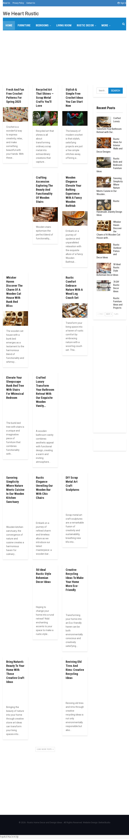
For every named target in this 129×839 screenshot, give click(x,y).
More (104, 25)
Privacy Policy (18, 3)
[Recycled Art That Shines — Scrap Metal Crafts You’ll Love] (45, 118)
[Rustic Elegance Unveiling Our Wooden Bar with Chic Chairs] (45, 510)
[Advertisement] (64, 56)
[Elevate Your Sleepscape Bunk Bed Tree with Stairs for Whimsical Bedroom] (15, 410)
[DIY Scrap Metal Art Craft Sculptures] (75, 502)
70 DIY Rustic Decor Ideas (116, 286)
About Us (6, 3)
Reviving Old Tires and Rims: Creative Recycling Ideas (75, 670)
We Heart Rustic (21, 13)
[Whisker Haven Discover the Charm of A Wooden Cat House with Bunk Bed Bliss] (15, 318)
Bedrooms (42, 25)
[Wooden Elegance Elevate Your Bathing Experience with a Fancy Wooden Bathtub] (75, 218)
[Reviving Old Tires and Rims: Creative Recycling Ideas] (75, 690)
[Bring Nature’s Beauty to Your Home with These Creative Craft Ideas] (15, 694)
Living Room (63, 25)
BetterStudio (104, 822)
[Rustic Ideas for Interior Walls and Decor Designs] (104, 142)
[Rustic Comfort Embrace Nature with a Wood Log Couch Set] (75, 310)
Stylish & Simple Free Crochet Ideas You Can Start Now (74, 97)
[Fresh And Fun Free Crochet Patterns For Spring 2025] (15, 114)
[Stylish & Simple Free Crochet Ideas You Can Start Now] (75, 118)
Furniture (24, 25)
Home (9, 25)
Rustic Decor (85, 25)
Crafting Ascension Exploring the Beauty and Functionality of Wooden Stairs (44, 189)
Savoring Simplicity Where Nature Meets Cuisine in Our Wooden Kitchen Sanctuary (15, 490)
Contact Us (30, 3)
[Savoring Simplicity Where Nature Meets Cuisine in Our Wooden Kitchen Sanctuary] (15, 514)
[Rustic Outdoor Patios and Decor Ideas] (104, 248)
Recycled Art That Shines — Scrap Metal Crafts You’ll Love (45, 97)
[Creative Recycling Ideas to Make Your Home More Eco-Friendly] (75, 602)
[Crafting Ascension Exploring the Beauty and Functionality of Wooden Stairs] (45, 214)
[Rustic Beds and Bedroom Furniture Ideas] (104, 162)
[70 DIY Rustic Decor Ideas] (104, 285)
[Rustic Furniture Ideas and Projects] (104, 302)
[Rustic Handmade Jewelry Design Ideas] (104, 205)
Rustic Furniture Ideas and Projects (117, 303)
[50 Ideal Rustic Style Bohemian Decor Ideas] (45, 594)
